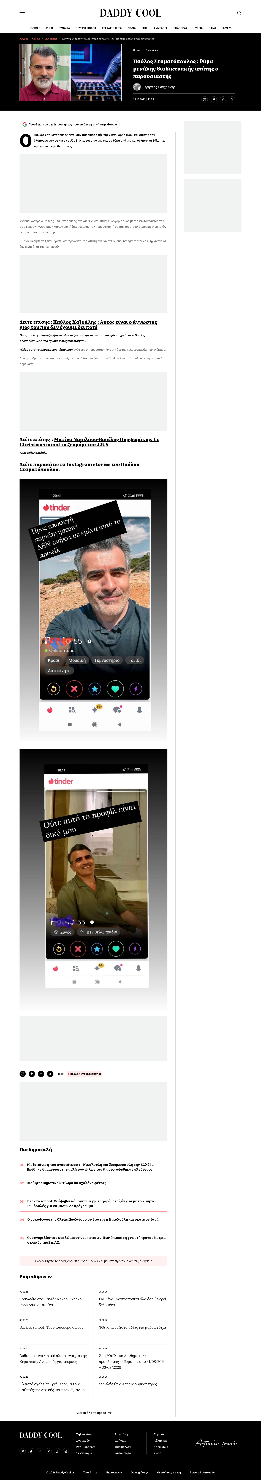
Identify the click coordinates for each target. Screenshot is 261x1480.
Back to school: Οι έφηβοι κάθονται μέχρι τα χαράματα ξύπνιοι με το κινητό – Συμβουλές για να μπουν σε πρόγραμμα (91, 1203)
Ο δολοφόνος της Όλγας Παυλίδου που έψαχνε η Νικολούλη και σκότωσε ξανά (93, 1219)
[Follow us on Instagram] (66, 1451)
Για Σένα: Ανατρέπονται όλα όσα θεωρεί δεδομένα (132, 1301)
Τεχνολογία (84, 1452)
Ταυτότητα (90, 1472)
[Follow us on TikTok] (31, 1451)
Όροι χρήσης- (139, 1472)
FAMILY (226, 28)
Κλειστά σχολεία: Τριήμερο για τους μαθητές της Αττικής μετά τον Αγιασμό (52, 1386)
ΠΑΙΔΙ (212, 28)
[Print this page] (204, 99)
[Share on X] (232, 99)
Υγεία (199, 28)
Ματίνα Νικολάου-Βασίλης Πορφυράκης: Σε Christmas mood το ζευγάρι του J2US (89, 442)
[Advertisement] (93, 183)
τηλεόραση (181, 28)
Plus (49, 28)
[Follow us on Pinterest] (23, 1451)
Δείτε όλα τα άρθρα (91, 1413)
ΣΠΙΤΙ (145, 28)
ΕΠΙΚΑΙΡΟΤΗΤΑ (112, 28)
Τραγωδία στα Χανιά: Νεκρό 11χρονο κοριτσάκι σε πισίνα (51, 1301)
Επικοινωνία (114, 1472)
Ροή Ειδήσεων (85, 1446)
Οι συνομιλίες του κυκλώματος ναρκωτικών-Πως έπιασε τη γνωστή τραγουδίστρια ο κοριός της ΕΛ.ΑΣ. (96, 1240)
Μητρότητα (162, 1434)
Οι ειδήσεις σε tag (169, 1472)
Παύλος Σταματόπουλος (86, 1073)
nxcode (210, 1472)
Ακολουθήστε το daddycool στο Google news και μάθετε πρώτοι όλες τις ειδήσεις (93, 1261)
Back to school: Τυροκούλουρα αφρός (51, 1327)
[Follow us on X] (48, 1451)
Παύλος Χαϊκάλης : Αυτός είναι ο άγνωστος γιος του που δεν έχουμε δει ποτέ (88, 324)
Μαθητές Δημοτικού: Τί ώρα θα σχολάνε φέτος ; (66, 1182)
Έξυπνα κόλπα (86, 28)
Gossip (35, 28)
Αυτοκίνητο (123, 1452)
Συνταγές (83, 1440)
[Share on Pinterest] (214, 99)
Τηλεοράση (84, 1434)
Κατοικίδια (161, 1446)
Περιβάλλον (123, 1446)
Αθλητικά (160, 1440)
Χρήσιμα (120, 1440)
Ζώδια (131, 28)
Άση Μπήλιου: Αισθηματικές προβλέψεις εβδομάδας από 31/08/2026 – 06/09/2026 (132, 1361)
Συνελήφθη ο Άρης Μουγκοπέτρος (128, 1383)
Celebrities (50, 38)
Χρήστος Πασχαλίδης (160, 87)
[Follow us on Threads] (57, 1451)
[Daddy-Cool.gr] (130, 13)
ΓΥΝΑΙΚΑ (64, 28)
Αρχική (24, 38)
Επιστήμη (121, 1434)
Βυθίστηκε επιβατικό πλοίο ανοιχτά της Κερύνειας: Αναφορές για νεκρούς (53, 1358)
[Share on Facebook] (223, 99)
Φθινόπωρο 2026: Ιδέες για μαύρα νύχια (132, 1327)
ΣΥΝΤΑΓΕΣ (161, 28)
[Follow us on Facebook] (40, 1451)
